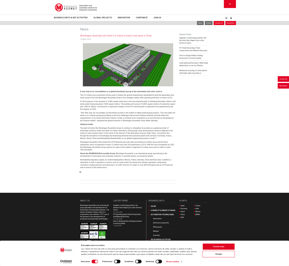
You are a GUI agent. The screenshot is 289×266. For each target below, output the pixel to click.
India (197, 208)
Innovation (124, 17)
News (200, 23)
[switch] (117, 261)
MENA (197, 214)
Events (208, 23)
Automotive (157, 219)
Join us (157, 17)
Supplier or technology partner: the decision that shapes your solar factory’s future (192, 40)
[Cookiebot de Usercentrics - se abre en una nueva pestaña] (66, 261)
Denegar (218, 254)
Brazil (183, 211)
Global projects (102, 17)
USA (182, 217)
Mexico (197, 211)
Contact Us (219, 23)
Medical (156, 231)
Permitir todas (218, 246)
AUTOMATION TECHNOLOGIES (162, 214)
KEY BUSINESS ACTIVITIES (161, 239)
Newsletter (231, 23)
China (183, 214)
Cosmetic (156, 235)
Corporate (142, 17)
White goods (157, 227)
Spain (183, 206)
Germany (184, 208)
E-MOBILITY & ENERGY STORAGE (163, 210)
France (197, 206)
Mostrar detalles (172, 262)
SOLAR (153, 206)
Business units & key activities (71, 17)
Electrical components (161, 223)
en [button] (230, 4)
